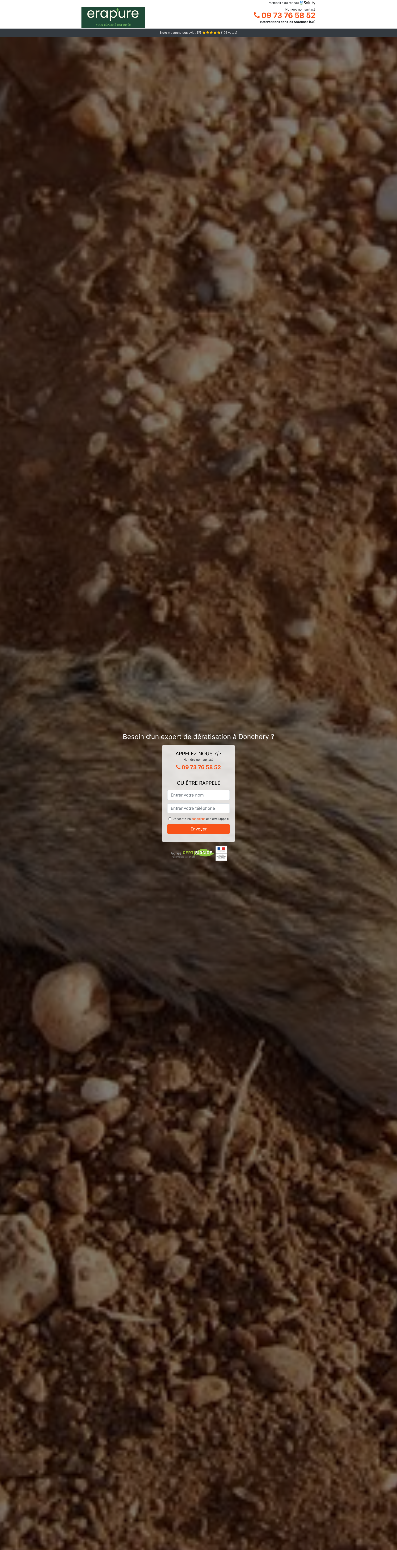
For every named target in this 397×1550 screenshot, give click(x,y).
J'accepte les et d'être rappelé (201, 819)
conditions (198, 819)
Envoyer (199, 829)
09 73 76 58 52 (288, 15)
